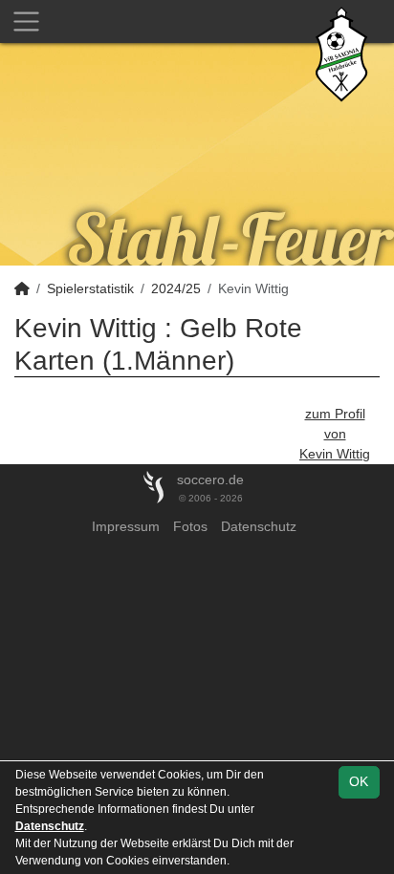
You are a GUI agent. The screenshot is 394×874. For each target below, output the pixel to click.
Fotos (190, 526)
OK (358, 781)
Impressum (126, 526)
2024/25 (176, 288)
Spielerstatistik (90, 288)
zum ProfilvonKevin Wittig (334, 433)
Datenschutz (258, 526)
